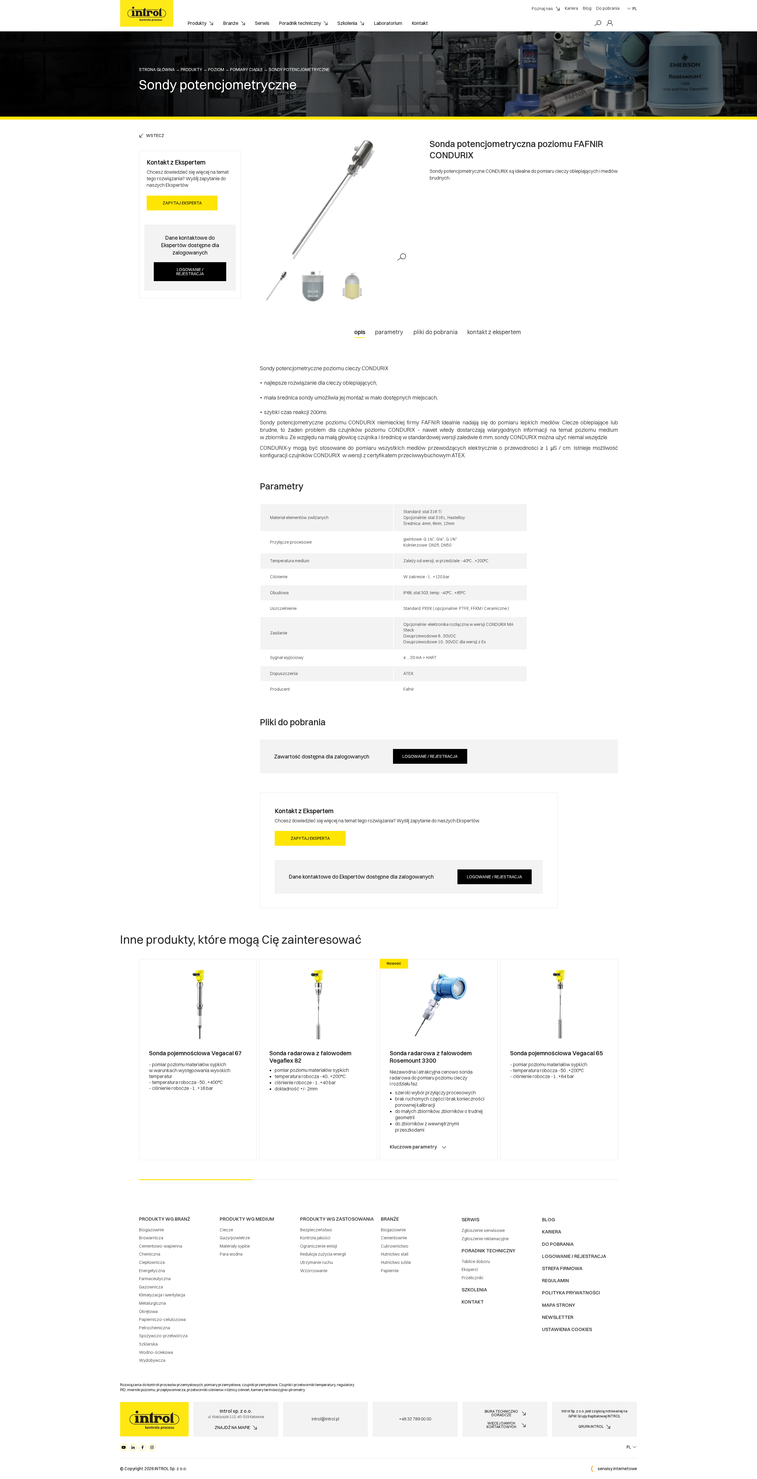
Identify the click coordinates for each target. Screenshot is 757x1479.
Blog (587, 8)
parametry (389, 332)
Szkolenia (347, 23)
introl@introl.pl (325, 1419)
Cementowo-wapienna (160, 1246)
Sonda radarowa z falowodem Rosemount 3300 (431, 1056)
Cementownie (394, 1237)
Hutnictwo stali (394, 1254)
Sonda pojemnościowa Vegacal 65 (556, 1053)
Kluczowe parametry (413, 1147)
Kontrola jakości (315, 1237)
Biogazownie (151, 1229)
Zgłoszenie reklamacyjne (485, 1238)
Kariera (571, 8)
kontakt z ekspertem (494, 332)
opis (359, 332)
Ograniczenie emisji (318, 1246)
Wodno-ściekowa (156, 1352)
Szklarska (148, 1344)
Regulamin (555, 1280)
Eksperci (470, 1269)
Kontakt (420, 23)
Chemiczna (149, 1254)
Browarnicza (151, 1237)
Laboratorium (388, 23)
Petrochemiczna (154, 1327)
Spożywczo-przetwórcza (163, 1335)
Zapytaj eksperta (182, 203)
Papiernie (390, 1270)
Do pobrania (607, 8)
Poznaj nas (542, 8)
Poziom (216, 69)
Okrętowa (148, 1311)
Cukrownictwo (394, 1246)
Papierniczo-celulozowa (162, 1319)
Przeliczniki (472, 1277)
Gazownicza (151, 1287)
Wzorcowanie (313, 1270)
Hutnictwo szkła (396, 1262)
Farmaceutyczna (155, 1278)
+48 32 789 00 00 (415, 1419)
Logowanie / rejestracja (190, 271)
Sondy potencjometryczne (299, 69)
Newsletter (557, 1317)
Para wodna (231, 1254)
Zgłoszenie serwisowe (483, 1230)
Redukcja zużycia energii (323, 1254)
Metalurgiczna (152, 1303)
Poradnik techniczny (300, 23)
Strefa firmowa (562, 1268)
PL (635, 8)
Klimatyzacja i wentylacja (162, 1295)
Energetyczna (152, 1270)
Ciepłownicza (152, 1262)
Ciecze (226, 1229)
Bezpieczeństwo (316, 1229)
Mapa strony (558, 1305)
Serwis (262, 23)
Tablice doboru (476, 1261)
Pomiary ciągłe (246, 69)
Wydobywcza (152, 1360)
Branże (230, 23)
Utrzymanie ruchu (316, 1262)
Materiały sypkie (235, 1246)
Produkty (196, 23)
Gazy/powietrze (235, 1237)
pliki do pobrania (435, 332)
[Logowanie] (609, 23)
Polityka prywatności (571, 1293)
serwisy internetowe (617, 1468)
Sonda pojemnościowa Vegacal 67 (195, 1053)
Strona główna (157, 69)
